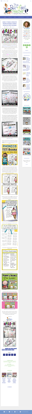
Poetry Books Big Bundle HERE (10, 309)
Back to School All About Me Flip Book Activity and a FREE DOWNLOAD (26, 80)
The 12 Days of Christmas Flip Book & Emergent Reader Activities (14, 380)
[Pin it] (15, 355)
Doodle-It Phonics (10, 53)
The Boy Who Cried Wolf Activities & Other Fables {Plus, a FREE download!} (26, 86)
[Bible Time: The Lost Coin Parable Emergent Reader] (9, 375)
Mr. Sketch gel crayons (7, 46)
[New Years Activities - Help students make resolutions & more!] (4, 375)
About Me (10, 17)
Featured (12, 348)
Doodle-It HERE (10, 138)
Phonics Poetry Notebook (10, 141)
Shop (15, 17)
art (9, 348)
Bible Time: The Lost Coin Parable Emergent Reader (9, 380)
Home (5, 17)
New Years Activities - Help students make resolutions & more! (4, 380)
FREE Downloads (21, 17)
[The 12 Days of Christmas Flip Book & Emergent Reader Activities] (14, 375)
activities (6, 348)
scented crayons (13, 45)
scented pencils (4, 45)
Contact (27, 17)
